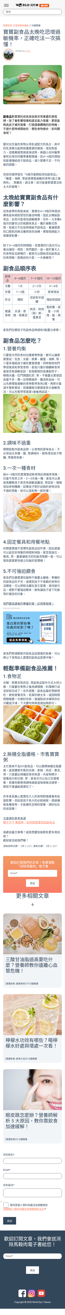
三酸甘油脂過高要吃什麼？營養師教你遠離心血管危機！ (32, 965)
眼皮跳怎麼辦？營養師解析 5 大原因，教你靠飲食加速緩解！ (32, 1120)
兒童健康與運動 (20, 25)
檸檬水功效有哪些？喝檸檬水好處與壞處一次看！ (32, 1043)
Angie (27, 51)
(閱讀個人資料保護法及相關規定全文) (24, 1209)
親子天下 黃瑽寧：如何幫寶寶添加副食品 (29, 822)
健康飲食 (7, 25)
